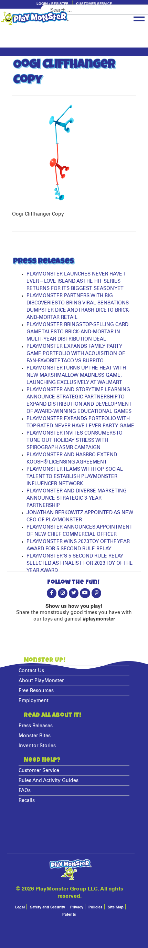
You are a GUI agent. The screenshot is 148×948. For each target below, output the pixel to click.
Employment (34, 700)
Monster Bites (35, 735)
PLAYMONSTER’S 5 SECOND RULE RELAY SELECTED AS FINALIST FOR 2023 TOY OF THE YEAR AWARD (80, 563)
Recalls (27, 800)
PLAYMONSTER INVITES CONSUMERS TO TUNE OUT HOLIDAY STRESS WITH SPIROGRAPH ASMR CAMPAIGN (75, 440)
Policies (95, 907)
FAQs (25, 790)
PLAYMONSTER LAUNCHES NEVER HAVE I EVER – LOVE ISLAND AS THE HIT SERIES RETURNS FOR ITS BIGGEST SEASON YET (76, 281)
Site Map (116, 907)
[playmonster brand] (53, 18)
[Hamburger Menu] (139, 18)
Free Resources (36, 690)
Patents (69, 914)
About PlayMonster (41, 680)
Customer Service (94, 4)
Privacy (76, 907)
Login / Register (52, 4)
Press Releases (36, 725)
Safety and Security (47, 907)
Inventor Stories (37, 745)
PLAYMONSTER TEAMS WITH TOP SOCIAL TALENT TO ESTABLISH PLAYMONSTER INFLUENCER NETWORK (75, 476)
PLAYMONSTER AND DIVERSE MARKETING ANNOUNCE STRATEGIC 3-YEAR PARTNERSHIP (77, 498)
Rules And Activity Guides (48, 780)
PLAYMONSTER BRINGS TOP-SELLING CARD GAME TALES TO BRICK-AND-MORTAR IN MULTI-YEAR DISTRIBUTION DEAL (77, 332)
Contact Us (31, 670)
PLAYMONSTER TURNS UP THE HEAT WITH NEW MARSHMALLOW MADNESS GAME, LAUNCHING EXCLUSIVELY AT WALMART (76, 375)
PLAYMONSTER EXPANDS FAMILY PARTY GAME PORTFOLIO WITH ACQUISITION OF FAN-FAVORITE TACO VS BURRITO (76, 353)
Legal (20, 907)
